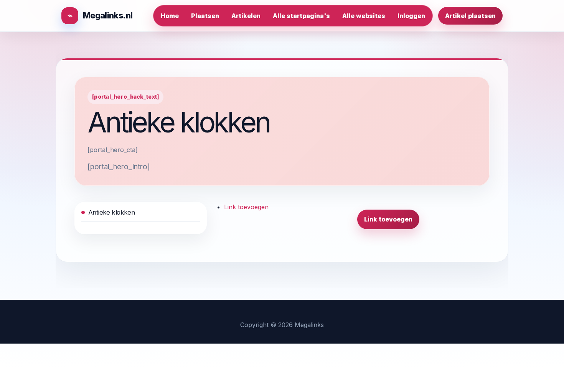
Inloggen (411, 16)
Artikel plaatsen (470, 16)
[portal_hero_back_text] (125, 97)
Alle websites (363, 16)
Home (170, 16)
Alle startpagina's (301, 16)
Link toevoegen (246, 207)
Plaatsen (205, 16)
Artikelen (246, 16)
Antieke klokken (111, 212)
